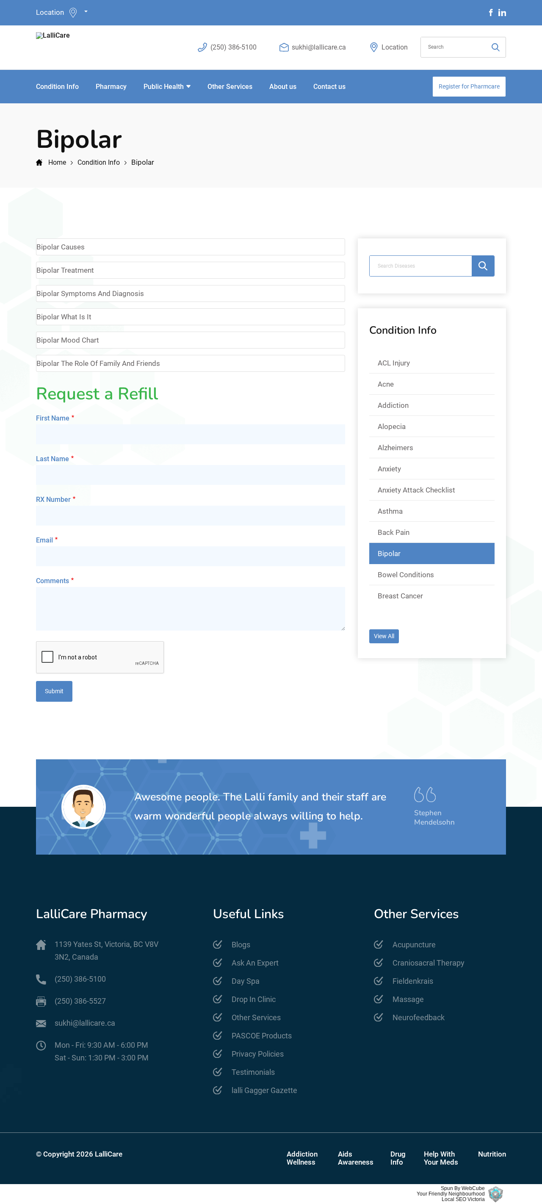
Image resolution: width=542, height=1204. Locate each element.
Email (44, 540)
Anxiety (389, 469)
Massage (408, 999)
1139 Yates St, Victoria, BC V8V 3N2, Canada (106, 950)
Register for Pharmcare (469, 86)
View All (384, 636)
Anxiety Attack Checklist (416, 490)
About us (282, 87)
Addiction (393, 405)
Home (57, 162)
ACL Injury (394, 363)
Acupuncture (414, 944)
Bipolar (389, 553)
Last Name (52, 459)
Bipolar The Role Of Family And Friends (98, 363)
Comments (52, 581)
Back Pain (393, 532)
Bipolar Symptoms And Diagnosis (90, 293)
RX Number (53, 499)
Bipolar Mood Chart (67, 340)
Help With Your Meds (441, 1158)
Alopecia (392, 426)
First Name (52, 418)
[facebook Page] (491, 12)
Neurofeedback (419, 1017)
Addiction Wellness (302, 1158)
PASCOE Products (262, 1035)
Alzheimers (395, 447)
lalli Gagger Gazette (264, 1090)
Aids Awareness (355, 1158)
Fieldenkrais (413, 981)
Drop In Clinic (254, 999)
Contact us (329, 87)
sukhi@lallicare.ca (319, 47)
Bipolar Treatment (65, 270)
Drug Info (398, 1158)
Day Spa (246, 981)
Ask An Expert (255, 962)
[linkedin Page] (502, 12)
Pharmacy (111, 87)
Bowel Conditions (406, 574)
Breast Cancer (400, 596)
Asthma (390, 511)
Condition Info (57, 87)
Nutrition (492, 1154)
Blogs (241, 944)
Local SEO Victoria (463, 1199)
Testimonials (253, 1072)
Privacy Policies (258, 1053)
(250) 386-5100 (233, 47)
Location (50, 12)
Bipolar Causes (60, 247)
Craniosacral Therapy (429, 962)
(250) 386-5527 (80, 1000)
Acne (386, 384)
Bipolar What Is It (63, 317)
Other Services (229, 87)
